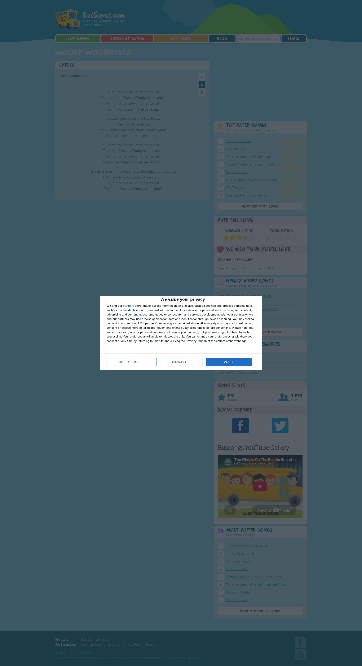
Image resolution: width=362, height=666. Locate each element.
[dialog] (181, 333)
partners (128, 305)
